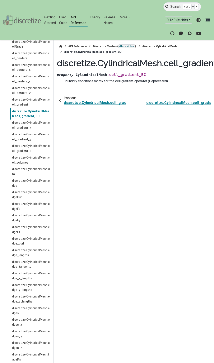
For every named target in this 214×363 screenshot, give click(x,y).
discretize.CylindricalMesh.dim (31, 171)
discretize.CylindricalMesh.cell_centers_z (31, 90)
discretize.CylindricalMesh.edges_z (31, 345)
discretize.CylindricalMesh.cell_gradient (31, 102)
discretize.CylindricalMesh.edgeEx (31, 206)
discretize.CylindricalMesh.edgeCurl (31, 194)
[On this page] (207, 20)
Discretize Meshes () (114, 46)
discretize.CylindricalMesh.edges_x (31, 322)
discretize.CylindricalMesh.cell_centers (31, 56)
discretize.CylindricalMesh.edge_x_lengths (31, 276)
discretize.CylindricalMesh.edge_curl (31, 241)
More (124, 17)
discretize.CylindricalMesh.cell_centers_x (31, 67)
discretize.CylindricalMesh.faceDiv (30, 357)
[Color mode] (198, 20)
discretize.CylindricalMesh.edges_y (31, 334)
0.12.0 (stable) (177, 20)
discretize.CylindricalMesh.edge (31, 183)
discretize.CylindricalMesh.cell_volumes (31, 160)
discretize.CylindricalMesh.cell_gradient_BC (30, 114)
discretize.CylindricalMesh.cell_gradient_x (31, 125)
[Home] (60, 46)
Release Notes (109, 20)
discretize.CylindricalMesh (159, 46)
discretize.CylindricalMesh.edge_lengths (31, 252)
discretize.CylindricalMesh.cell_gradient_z (31, 148)
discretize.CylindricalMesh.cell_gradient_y (31, 137)
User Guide (63, 20)
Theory (95, 17)
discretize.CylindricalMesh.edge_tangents (31, 264)
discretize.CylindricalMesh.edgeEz (31, 229)
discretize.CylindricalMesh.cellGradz (31, 44)
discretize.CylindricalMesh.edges (31, 310)
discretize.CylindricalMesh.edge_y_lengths (31, 287)
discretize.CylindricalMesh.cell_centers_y (31, 79)
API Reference (78, 20)
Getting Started (50, 20)
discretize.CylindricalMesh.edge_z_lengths (31, 299)
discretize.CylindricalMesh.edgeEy (31, 218)
